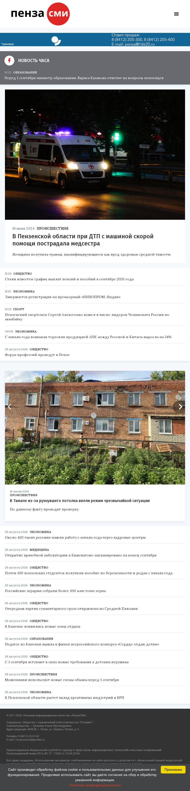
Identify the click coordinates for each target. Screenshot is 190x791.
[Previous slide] (11, 407)
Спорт (18, 309)
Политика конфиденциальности (95, 785)
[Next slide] (179, 407)
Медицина (39, 549)
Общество (22, 273)
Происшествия (52, 228)
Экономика (24, 291)
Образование (25, 72)
